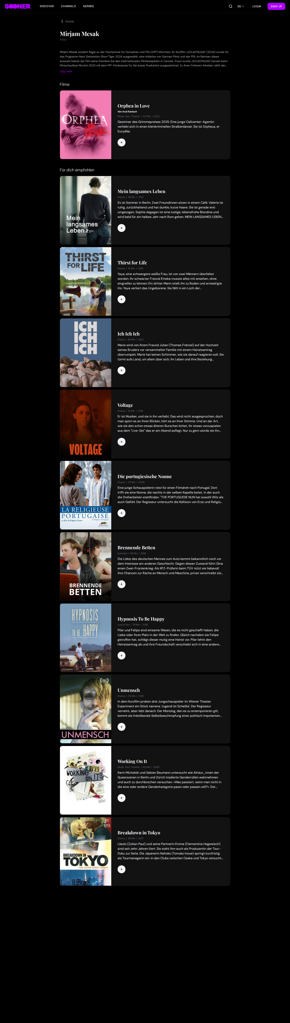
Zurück (69, 21)
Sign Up (276, 6)
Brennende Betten (136, 547)
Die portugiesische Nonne (145, 476)
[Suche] (231, 6)
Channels (68, 6)
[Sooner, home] (17, 6)
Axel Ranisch (129, 111)
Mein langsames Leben (141, 191)
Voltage (125, 405)
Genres (88, 6)
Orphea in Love (134, 105)
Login (256, 6)
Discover (47, 6)
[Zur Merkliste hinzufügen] (121, 142)
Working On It (132, 761)
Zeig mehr (66, 71)
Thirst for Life (132, 262)
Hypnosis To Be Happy (141, 619)
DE (239, 6)
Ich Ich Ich (129, 333)
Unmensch (129, 690)
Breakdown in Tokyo (139, 832)
